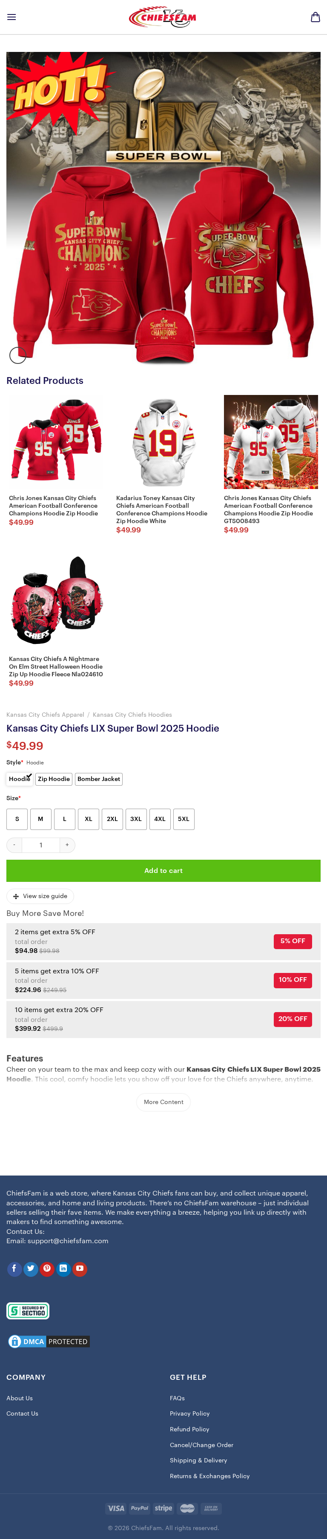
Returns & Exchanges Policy (210, 1476)
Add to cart (163, 870)
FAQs (177, 1399)
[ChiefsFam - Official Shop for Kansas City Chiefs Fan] (163, 17)
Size (13, 798)
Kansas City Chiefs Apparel (45, 715)
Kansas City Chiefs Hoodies (132, 715)
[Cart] (315, 17)
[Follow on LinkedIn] (63, 1269)
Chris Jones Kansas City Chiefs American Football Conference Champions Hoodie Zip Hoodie (53, 506)
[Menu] (11, 16)
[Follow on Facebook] (14, 1269)
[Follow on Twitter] (30, 1269)
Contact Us (22, 1414)
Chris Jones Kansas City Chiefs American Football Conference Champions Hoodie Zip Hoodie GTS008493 (268, 510)
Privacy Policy (190, 1414)
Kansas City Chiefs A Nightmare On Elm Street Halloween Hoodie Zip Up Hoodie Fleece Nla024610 (56, 667)
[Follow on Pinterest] (47, 1269)
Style (14, 763)
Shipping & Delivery (198, 1461)
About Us (19, 1399)
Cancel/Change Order (201, 1445)
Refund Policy (189, 1430)
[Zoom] (17, 355)
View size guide (45, 896)
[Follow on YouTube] (79, 1269)
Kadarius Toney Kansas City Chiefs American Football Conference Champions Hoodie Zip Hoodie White (161, 510)
